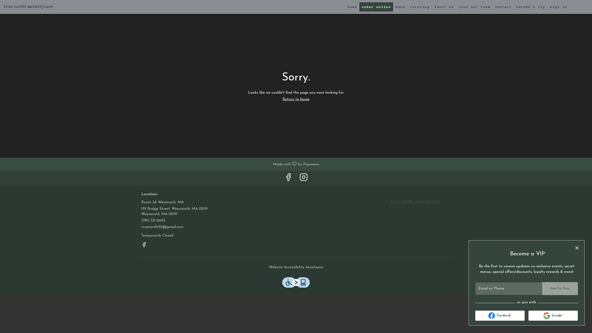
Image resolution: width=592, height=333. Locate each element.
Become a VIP (530, 7)
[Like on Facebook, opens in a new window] (288, 179)
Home (352, 7)
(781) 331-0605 (153, 220)
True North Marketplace (413, 204)
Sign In (558, 7)
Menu (400, 7)
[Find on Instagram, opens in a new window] (303, 179)
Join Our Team (474, 7)
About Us (444, 7)
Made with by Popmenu (161, 164)
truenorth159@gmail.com (162, 227)
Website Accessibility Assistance (296, 267)
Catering (420, 7)
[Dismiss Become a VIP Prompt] (577, 247)
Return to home (296, 99)
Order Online (376, 7)
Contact (503, 7)
